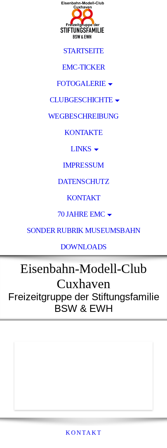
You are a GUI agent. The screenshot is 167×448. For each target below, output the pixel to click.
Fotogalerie (81, 83)
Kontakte (83, 132)
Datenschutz (83, 181)
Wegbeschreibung (83, 116)
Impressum (83, 165)
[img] (83, 21)
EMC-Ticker (83, 67)
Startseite (83, 51)
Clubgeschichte (81, 100)
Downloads (83, 247)
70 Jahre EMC (81, 214)
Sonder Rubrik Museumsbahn (84, 230)
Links (81, 149)
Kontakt (84, 198)
